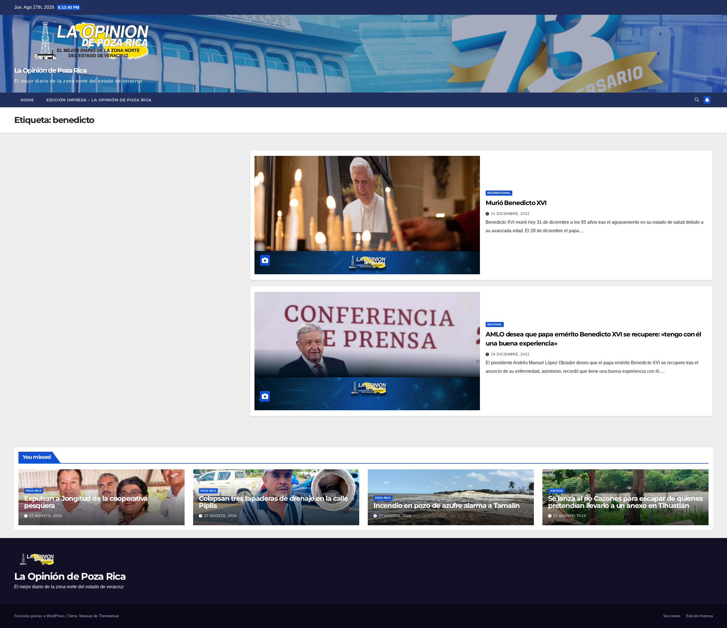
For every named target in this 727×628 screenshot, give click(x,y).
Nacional (494, 324)
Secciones (671, 616)
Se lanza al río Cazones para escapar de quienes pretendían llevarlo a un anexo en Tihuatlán (625, 502)
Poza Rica (33, 490)
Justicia (556, 490)
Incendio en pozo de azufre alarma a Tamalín (446, 505)
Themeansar (109, 616)
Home (27, 99)
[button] (697, 99)
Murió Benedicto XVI (516, 203)
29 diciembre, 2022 (510, 354)
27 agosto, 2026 (46, 516)
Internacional (499, 192)
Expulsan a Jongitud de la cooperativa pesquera (86, 502)
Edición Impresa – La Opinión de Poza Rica (99, 99)
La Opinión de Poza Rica (50, 70)
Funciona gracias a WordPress (40, 616)
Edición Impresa (699, 616)
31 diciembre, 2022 (510, 214)
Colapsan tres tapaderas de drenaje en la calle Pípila (273, 502)
